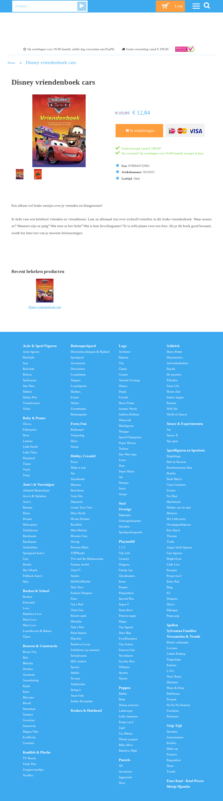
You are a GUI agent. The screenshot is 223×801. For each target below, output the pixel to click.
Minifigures (126, 425)
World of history (177, 414)
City (121, 363)
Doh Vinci (77, 587)
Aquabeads (78, 479)
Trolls (170, 541)
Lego (123, 346)
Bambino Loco (32, 613)
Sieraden (124, 526)
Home (11, 62)
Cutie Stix (77, 496)
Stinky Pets (30, 397)
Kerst (122, 581)
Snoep (75, 446)
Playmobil (127, 541)
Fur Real (172, 496)
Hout (26, 435)
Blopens (76, 484)
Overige (125, 509)
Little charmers (128, 716)
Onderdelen (30, 547)
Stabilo (75, 672)
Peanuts (171, 403)
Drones (27, 518)
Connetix (28, 743)
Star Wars (29, 385)
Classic (123, 368)
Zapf (122, 727)
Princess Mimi (79, 547)
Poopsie (171, 699)
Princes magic (127, 615)
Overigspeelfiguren (179, 524)
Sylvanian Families (181, 631)
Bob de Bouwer (176, 461)
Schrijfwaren (79, 655)
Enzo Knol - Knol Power (185, 781)
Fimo (74, 598)
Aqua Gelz (77, 695)
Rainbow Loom (80, 644)
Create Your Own (81, 507)
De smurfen (174, 374)
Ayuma (123, 672)
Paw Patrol (173, 530)
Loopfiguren (79, 385)
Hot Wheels (30, 570)
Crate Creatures (176, 484)
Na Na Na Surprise (178, 705)
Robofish (28, 368)
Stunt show (126, 610)
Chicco (27, 423)
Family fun (126, 570)
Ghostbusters (127, 575)
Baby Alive (126, 744)
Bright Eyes (174, 558)
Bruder (27, 564)
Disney (123, 385)
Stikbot (27, 391)
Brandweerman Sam (179, 467)
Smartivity (29, 725)
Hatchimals (174, 501)
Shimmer (172, 682)
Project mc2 (126, 722)
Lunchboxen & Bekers (37, 630)
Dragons (124, 564)
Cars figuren (174, 553)
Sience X (172, 435)
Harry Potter (126, 403)
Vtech (26, 469)
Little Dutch (30, 446)
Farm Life (173, 385)
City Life (124, 553)
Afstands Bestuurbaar (36, 490)
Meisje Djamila (178, 787)
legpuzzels (125, 777)
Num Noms (174, 676)
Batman (123, 357)
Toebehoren (30, 530)
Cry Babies (125, 733)
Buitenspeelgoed (83, 346)
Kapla (26, 686)
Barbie (123, 693)
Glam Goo (77, 610)
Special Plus (126, 598)
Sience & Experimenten (185, 424)
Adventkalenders (177, 363)
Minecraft (125, 420)
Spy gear (172, 441)
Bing (170, 587)
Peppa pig (173, 615)
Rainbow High (128, 750)
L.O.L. (171, 670)
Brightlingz (174, 456)
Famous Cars (127, 649)
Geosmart (29, 674)
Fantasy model (80, 564)
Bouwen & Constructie (40, 646)
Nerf (122, 504)
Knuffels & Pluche (37, 752)
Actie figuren (31, 351)
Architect (124, 351)
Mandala (76, 621)
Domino (28, 668)
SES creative (78, 661)
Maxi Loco (30, 619)
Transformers (31, 403)
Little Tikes (30, 452)
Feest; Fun (78, 424)
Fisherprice (30, 429)
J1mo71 (76, 570)
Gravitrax (29, 720)
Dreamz (124, 482)
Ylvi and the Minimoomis (87, 558)
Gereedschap (31, 680)
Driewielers (78, 368)
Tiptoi (26, 636)
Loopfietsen (78, 374)
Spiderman (29, 380)
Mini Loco (29, 625)
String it (76, 689)
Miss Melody (79, 530)
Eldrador (172, 380)
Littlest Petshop (176, 653)
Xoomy (75, 678)
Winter (75, 403)
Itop (25, 363)
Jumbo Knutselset (82, 701)
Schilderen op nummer (85, 649)
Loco (26, 608)
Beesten (27, 507)
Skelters (75, 391)
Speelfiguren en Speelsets (186, 450)
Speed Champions (130, 437)
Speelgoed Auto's (33, 553)
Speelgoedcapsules (130, 532)
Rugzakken (174, 760)
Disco (74, 441)
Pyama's (172, 754)
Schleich (173, 346)
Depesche (77, 501)
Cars (25, 558)
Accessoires (78, 363)
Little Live (173, 564)
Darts (170, 765)
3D (121, 765)
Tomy (26, 475)
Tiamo (27, 463)
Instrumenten (175, 737)
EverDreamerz (128, 638)
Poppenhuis (126, 593)
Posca (74, 461)
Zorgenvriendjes (33, 769)
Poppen (124, 688)
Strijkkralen (78, 684)
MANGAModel (80, 581)
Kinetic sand (78, 615)
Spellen (172, 625)
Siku (26, 581)
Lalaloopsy (126, 710)
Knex (26, 691)
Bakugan (172, 610)
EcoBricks (29, 737)
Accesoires (125, 771)
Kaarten (171, 665)
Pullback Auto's (32, 575)
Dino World (78, 513)
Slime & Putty (175, 687)
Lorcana (172, 648)
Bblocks (28, 663)
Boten (26, 513)
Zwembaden (78, 408)
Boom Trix (30, 651)
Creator (123, 374)
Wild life (172, 408)
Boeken (27, 596)
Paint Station (78, 632)
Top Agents (126, 627)
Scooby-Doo (127, 661)
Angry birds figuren (179, 547)
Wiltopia (124, 667)
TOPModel (78, 553)
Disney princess (128, 705)
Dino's (171, 604)
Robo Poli (173, 581)
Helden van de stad (179, 507)
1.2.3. (122, 547)
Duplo (123, 391)
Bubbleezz (173, 693)
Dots (122, 465)
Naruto (123, 678)
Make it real (78, 467)
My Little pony (176, 518)
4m (73, 473)
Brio (25, 657)
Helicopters (30, 524)
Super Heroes (127, 442)
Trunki (171, 771)
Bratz (122, 699)
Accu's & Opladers (34, 496)
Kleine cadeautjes (177, 642)
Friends (123, 397)
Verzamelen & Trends (183, 636)
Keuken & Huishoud (86, 711)
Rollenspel (77, 429)
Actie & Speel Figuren (40, 346)
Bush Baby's (174, 479)
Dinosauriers (174, 357)
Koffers (171, 743)
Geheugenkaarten (130, 520)
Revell (27, 703)
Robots (27, 374)
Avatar (123, 494)
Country (124, 558)
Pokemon (173, 716)
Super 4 (124, 604)
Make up (172, 748)
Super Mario (127, 471)
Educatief (29, 602)
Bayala (171, 368)
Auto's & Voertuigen (38, 485)
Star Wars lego (128, 454)
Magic (123, 621)
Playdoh (76, 638)
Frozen (171, 490)
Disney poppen (128, 739)
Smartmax (29, 708)
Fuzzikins (173, 710)
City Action (126, 644)
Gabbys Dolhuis (129, 414)
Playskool (29, 458)
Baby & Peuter (34, 418)
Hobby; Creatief (83, 456)
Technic (124, 448)
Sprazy (75, 667)
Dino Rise (125, 632)
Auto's (27, 501)
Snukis (75, 575)
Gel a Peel (77, 604)
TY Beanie (29, 758)
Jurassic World (128, 408)
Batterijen (125, 515)
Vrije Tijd (174, 726)
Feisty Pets (29, 763)
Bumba (171, 473)
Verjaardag (77, 435)
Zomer (75, 397)
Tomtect (28, 714)
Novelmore (126, 655)
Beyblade (29, 357)
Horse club (173, 391)
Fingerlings (174, 659)
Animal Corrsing (129, 380)
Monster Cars (79, 536)
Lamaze (28, 441)
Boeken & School (36, 591)
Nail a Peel (77, 627)
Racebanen (29, 536)
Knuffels (76, 524)
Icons (122, 460)
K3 (169, 593)
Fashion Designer (81, 593)
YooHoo (28, 775)
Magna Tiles (30, 731)
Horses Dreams (80, 518)
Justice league (175, 397)
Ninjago (124, 431)
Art (121, 477)
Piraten (123, 587)
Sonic (122, 488)
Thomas (172, 536)
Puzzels (124, 760)
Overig (75, 541)
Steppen (76, 380)
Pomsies (172, 570)
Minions (172, 513)
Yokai (26, 408)
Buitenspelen (79, 414)
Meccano (28, 697)
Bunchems (77, 490)
